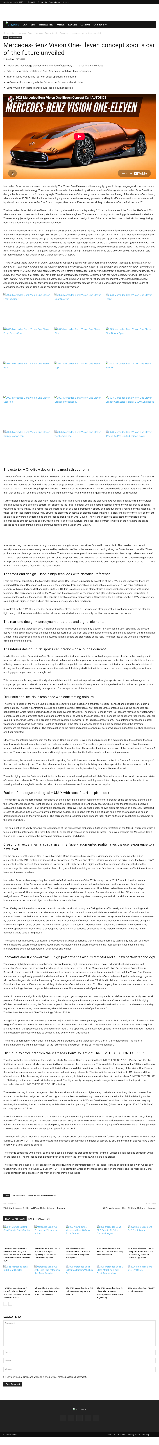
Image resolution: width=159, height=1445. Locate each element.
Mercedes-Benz (25, 33)
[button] (152, 24)
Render (72, 24)
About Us (31, 2)
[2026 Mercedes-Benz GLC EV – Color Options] (142, 1275)
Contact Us (42, 2)
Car (25, 24)
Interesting (46, 24)
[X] (148, 2)
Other (60, 24)
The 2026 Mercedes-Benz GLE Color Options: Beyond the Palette (79, 1291)
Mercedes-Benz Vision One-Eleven (42, 1195)
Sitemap (66, 2)
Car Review (100, 24)
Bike (33, 24)
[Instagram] (138, 2)
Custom (85, 24)
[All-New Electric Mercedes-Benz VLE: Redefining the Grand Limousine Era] (48, 1275)
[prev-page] (5, 1304)
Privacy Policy (54, 2)
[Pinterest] (143, 2)
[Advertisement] (79, 12)
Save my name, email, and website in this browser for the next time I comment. (47, 1377)
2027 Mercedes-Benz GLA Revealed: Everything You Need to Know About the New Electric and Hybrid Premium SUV (17, 1254)
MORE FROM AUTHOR (39, 1219)
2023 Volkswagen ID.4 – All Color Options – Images (129, 1208)
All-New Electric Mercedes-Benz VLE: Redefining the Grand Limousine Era (47, 1291)
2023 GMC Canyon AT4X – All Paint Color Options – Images (34, 1208)
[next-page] (10, 1304)
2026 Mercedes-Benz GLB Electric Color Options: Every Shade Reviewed (110, 1251)
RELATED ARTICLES (15, 1219)
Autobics (10, 59)
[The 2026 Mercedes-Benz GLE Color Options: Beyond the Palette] (79, 1275)
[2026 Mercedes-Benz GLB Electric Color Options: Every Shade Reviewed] (110, 1235)
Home (6, 33)
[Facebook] (132, 2)
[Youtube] (153, 2)
